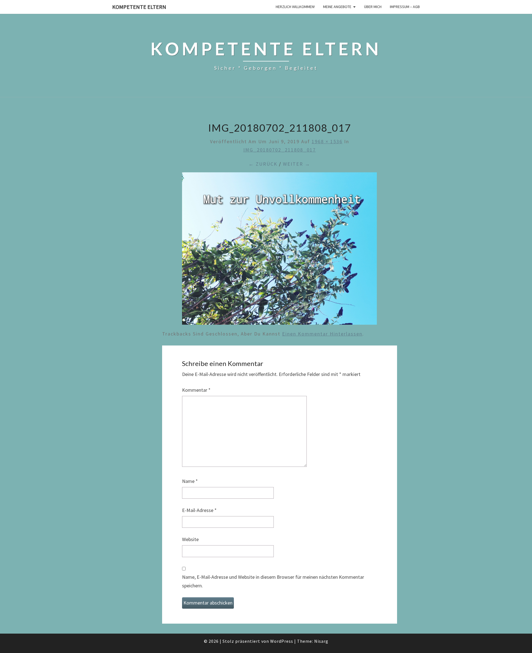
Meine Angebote (337, 6)
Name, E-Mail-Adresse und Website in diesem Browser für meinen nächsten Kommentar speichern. (273, 581)
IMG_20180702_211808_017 (279, 150)
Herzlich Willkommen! (295, 6)
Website (190, 539)
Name (190, 481)
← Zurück (263, 164)
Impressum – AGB (405, 6)
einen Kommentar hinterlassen (322, 334)
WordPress (281, 641)
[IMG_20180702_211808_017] (279, 250)
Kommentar (196, 390)
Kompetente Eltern (139, 6)
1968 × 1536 (327, 141)
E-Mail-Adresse (199, 510)
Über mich (373, 6)
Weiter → (296, 164)
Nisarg (321, 641)
